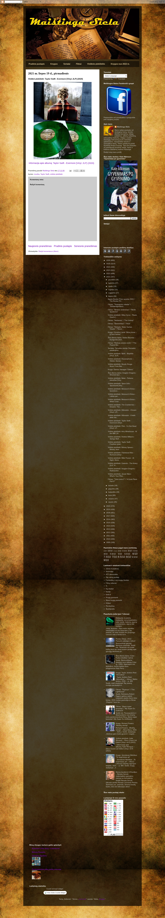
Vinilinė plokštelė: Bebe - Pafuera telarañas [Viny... (120, 379)
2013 (108, 529)
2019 (108, 509)
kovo (110, 495)
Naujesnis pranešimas (40, 246)
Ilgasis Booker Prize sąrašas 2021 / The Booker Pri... (121, 300)
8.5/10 (121, 556)
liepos (110, 296)
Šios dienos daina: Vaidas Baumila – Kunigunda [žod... (122, 339)
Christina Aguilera (39, 856)
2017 (108, 516)
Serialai (66, 64)
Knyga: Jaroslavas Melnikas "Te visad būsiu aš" (126, 756)
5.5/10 (113, 554)
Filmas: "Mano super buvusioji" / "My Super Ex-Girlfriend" (125, 708)
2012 (108, 532)
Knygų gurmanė (112, 597)
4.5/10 (135, 551)
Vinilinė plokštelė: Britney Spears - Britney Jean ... (121, 448)
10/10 (110, 551)
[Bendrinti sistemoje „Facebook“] (81, 171)
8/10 (128, 556)
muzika (36, 174)
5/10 (120, 554)
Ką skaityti (110, 589)
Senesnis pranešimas (85, 246)
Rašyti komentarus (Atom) (48, 251)
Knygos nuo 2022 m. (120, 64)
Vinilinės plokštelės (96, 64)
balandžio (112, 492)
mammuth (82, 899)
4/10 (106, 554)
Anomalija (109, 571)
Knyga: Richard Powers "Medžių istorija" (125, 724)
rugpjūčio (112, 293)
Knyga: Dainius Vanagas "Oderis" (120, 369)
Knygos (54, 64)
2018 (108, 513)
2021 (108, 277)
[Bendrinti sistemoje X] (79, 171)
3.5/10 (124, 551)
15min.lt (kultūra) (112, 569)
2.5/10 (115, 551)
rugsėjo (111, 290)
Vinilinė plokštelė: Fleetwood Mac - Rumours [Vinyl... (121, 454)
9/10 (106, 560)
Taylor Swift (44, 174)
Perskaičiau (110, 606)
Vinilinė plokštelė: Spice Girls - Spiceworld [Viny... (119, 384)
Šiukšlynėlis (110, 609)
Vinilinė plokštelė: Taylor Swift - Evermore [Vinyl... (119, 422)
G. (107, 586)
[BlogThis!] (77, 171)
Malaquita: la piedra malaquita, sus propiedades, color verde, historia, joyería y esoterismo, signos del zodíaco (126, 622)
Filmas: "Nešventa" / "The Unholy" (121, 320)
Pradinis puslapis (37, 64)
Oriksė (108, 603)
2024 (108, 267)
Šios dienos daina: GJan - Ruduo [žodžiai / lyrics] (125, 657)
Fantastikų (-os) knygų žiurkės (117, 580)
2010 (108, 539)
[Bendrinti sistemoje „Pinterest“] (84, 171)
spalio (110, 286)
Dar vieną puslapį (112, 577)
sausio (111, 502)
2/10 (119, 551)
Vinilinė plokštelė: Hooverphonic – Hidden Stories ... (121, 360)
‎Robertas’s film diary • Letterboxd (45, 848)
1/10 (105, 551)
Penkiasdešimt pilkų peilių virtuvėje (46, 869)
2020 (108, 506)
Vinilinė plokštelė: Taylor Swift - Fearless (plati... (119, 443)
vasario (111, 499)
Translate (121, 79)
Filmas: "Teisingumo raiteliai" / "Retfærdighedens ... (119, 305)
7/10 (114, 556)
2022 (108, 273)
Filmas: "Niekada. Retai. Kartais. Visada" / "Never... (120, 328)
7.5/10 (107, 556)
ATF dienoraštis (112, 574)
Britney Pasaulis (38, 852)
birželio (111, 485)
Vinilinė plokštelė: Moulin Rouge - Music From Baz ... (120, 365)
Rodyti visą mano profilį (112, 152)
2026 (108, 260)
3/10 (130, 551)
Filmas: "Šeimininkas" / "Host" (119, 324)
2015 (108, 523)
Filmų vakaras (111, 583)
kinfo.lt (108, 594)
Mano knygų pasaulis (114, 600)
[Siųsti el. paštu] (74, 171)
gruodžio (111, 280)
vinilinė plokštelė (56, 174)
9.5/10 (134, 557)
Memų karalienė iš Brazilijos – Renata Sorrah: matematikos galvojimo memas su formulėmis (126, 775)
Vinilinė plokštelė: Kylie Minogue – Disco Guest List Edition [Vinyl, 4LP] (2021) (126, 740)
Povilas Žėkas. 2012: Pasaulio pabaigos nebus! (125, 640)
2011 (108, 536)
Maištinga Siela (123, 127)
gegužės (111, 489)
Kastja (108, 592)
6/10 (134, 553)
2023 (108, 270)
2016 (108, 519)
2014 (108, 526)
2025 (108, 264)
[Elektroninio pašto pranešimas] (70, 171)
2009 (108, 542)
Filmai (78, 64)
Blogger (102, 899)
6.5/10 (127, 554)
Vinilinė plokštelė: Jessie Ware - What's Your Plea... (120, 475)
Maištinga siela (30, 11)
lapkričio (111, 283)
